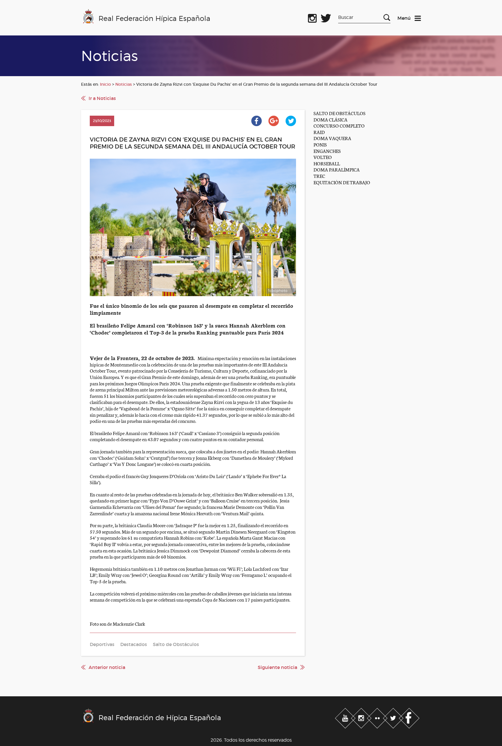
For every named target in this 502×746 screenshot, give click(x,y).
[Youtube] (346, 717)
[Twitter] (394, 717)
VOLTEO (322, 156)
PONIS (320, 144)
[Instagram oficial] (312, 17)
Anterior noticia (107, 667)
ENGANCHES (327, 150)
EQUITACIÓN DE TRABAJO (341, 182)
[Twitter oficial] (326, 17)
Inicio (105, 84)
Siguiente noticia (277, 667)
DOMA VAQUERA (332, 138)
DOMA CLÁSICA (330, 119)
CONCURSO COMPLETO (339, 125)
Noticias (123, 84)
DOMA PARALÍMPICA (336, 169)
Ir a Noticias (102, 98)
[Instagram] (362, 717)
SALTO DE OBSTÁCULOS (339, 113)
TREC (319, 175)
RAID (319, 131)
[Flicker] (378, 717)
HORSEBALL (326, 163)
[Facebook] (409, 717)
